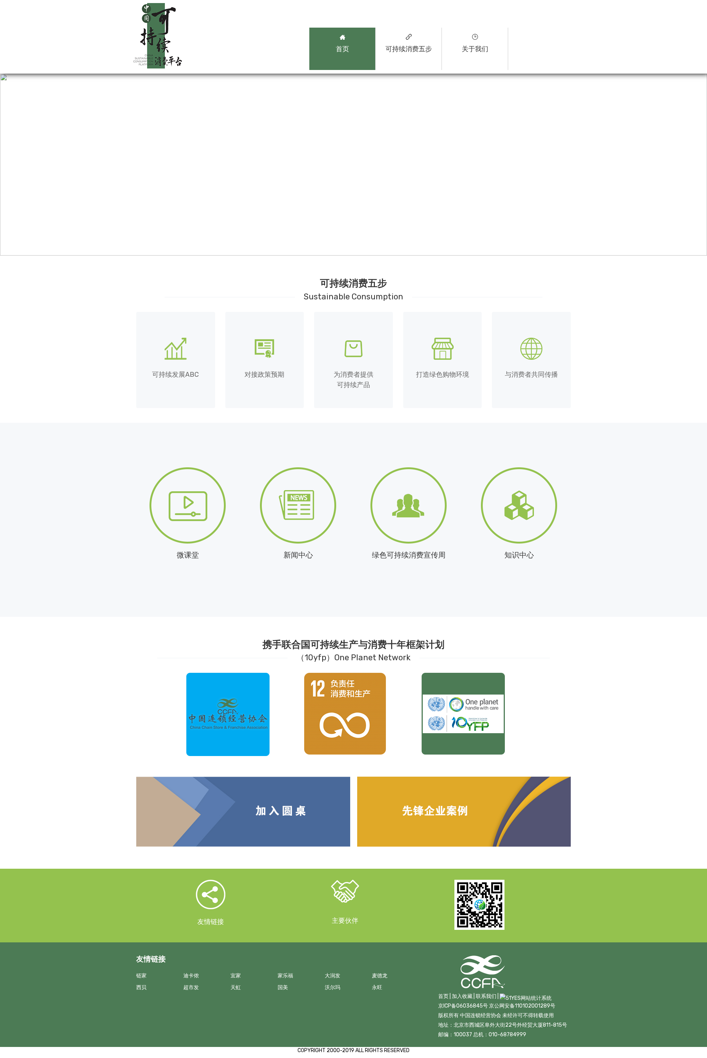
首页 (342, 49)
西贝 (141, 987)
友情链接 (210, 922)
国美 (283, 987)
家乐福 (285, 976)
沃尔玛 (332, 987)
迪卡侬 (191, 976)
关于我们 (475, 49)
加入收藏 (462, 996)
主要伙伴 (345, 921)
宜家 (236, 976)
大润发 (332, 976)
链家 (141, 976)
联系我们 (486, 996)
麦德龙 (379, 976)
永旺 (377, 987)
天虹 (236, 987)
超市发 (191, 987)
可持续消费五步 (409, 49)
